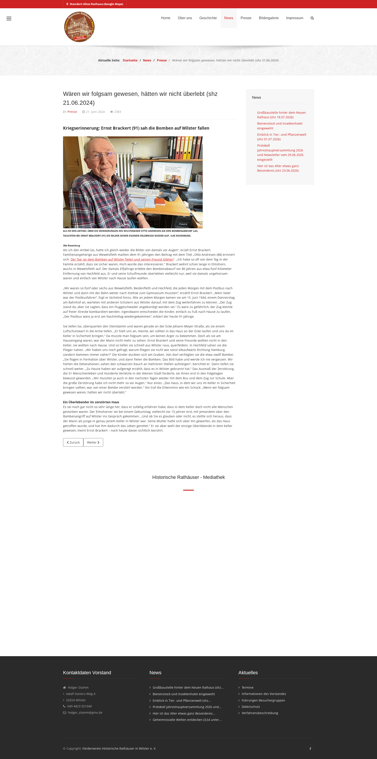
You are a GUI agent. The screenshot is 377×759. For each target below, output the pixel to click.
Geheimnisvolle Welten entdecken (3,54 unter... (187, 720)
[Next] (314, 571)
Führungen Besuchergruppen (263, 700)
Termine (248, 687)
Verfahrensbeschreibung (260, 713)
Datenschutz (251, 707)
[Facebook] (310, 748)
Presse (72, 112)
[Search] (312, 18)
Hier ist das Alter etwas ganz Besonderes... (184, 713)
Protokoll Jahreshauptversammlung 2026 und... (187, 707)
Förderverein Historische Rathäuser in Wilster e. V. (119, 748)
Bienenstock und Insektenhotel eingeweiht (184, 694)
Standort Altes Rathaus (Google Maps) (96, 4)
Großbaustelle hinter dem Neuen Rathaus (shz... (188, 687)
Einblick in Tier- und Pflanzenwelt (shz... (182, 700)
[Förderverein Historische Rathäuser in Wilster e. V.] (79, 26)
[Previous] (62, 571)
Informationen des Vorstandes (264, 694)
